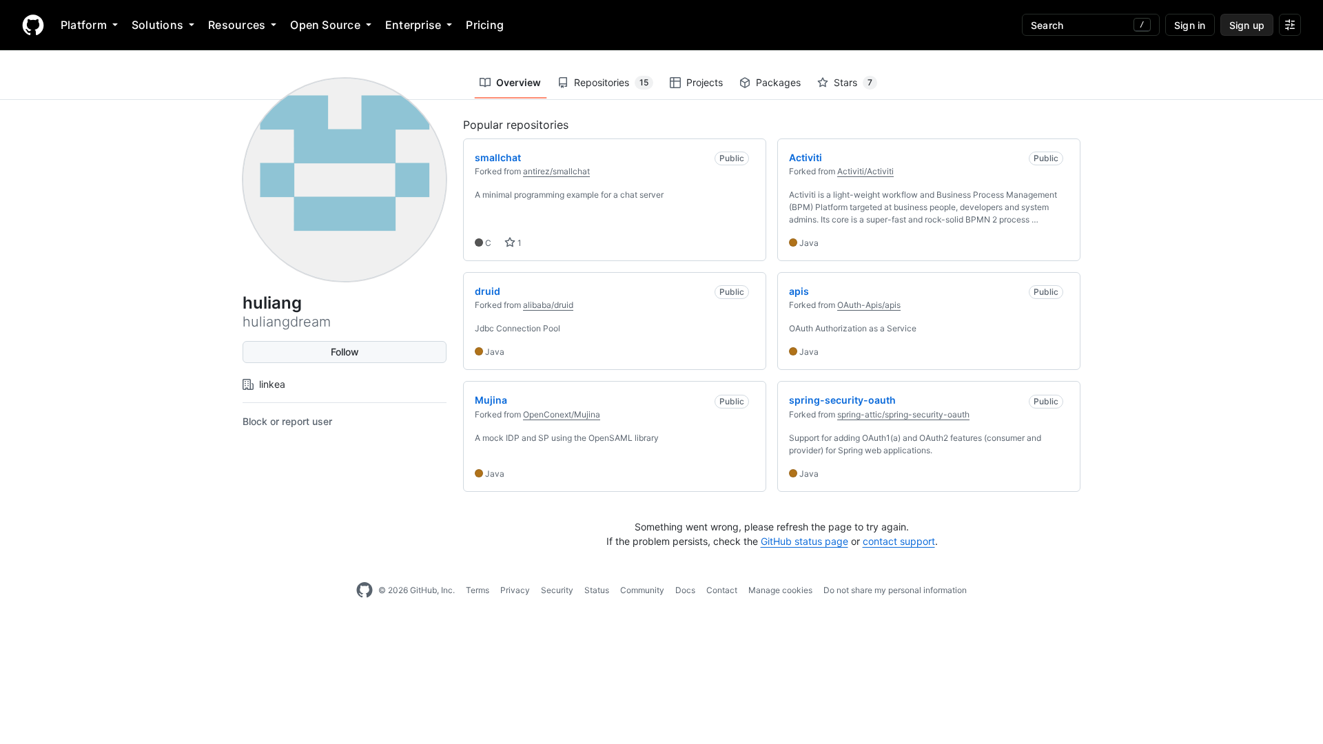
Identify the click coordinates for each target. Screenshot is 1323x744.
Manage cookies (780, 590)
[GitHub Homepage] (364, 590)
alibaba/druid (548, 305)
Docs (685, 590)
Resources (236, 25)
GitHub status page (804, 541)
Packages (778, 82)
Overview (518, 82)
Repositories (611, 82)
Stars (853, 82)
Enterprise (413, 25)
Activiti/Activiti (865, 171)
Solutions (157, 25)
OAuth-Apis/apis (869, 305)
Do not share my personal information (895, 590)
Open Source (325, 25)
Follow (345, 352)
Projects (704, 82)
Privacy (515, 590)
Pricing (485, 25)
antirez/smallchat (556, 171)
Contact (721, 590)
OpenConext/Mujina (561, 414)
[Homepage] (33, 25)
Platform (84, 25)
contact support (899, 541)
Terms (477, 590)
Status (596, 590)
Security (557, 590)
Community (642, 590)
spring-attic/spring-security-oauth (903, 414)
